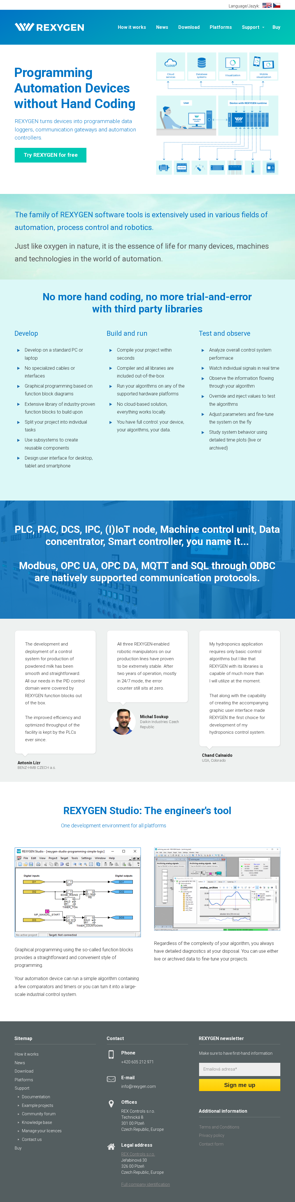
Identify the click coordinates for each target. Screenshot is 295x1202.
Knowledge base (37, 1122)
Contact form (211, 1144)
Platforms (221, 27)
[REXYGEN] (49, 27)
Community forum (39, 1114)
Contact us (32, 1139)
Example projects (37, 1105)
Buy (276, 27)
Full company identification (145, 1184)
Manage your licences (42, 1131)
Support (250, 27)
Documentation (36, 1097)
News (162, 27)
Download (189, 27)
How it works (132, 27)
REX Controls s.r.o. (138, 1154)
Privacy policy (211, 1135)
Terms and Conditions (219, 1127)
